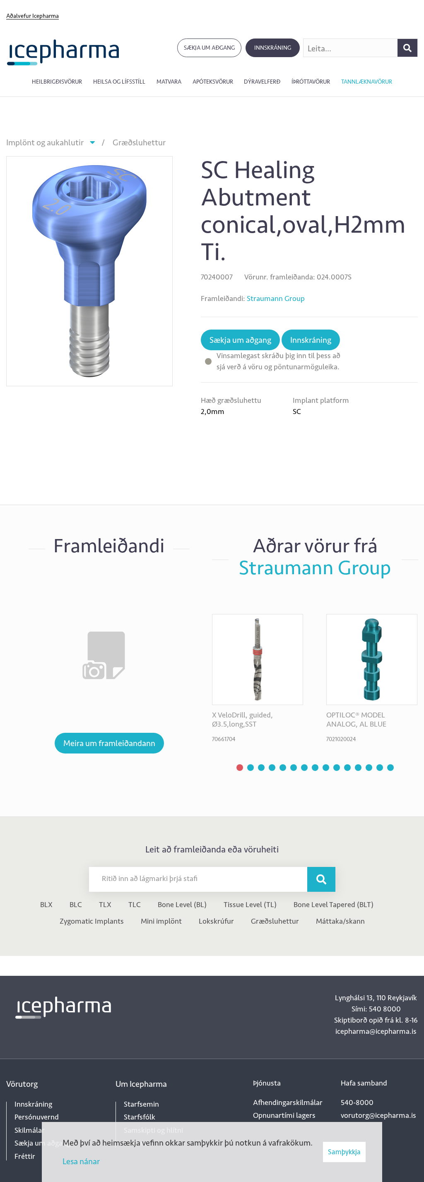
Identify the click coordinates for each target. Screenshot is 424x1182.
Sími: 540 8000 (376, 1008)
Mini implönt (161, 921)
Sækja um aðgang (209, 47)
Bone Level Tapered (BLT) (333, 904)
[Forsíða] (63, 51)
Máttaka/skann (340, 921)
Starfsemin (141, 1104)
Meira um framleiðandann (109, 743)
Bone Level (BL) (182, 904)
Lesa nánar (81, 1161)
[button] (239, 767)
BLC (76, 904)
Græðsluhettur (139, 142)
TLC (134, 904)
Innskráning (272, 47)
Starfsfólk (139, 1117)
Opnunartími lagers (284, 1115)
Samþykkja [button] (344, 1152)
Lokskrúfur (216, 921)
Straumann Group (276, 298)
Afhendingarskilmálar (288, 1102)
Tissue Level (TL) (250, 904)
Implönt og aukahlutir (45, 142)
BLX (46, 904)
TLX (105, 904)
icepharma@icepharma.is (376, 1031)
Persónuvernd (36, 1117)
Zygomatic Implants (92, 921)
